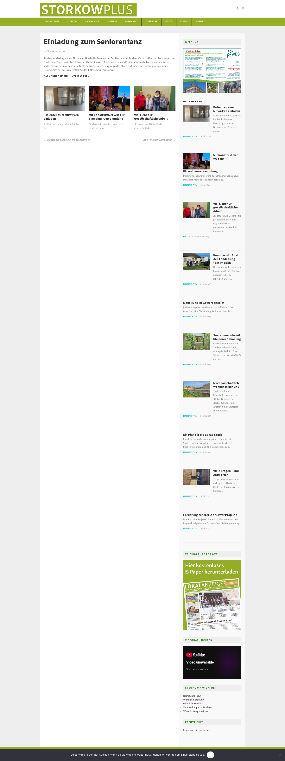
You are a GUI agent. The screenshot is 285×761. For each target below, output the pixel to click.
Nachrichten (92, 21)
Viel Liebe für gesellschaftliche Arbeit (151, 116)
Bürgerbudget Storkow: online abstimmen (68, 139)
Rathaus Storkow (192, 695)
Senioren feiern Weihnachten (157, 139)
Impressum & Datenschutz (197, 730)
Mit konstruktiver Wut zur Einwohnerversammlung (106, 116)
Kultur (184, 21)
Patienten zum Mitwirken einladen (61, 116)
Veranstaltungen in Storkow (197, 707)
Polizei (168, 21)
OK (210, 754)
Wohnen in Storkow (193, 699)
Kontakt (200, 21)
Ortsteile (112, 21)
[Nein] (280, 755)
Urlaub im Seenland (193, 703)
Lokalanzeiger (51, 21)
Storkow (72, 21)
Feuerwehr (151, 21)
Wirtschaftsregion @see (195, 711)
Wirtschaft (131, 21)
